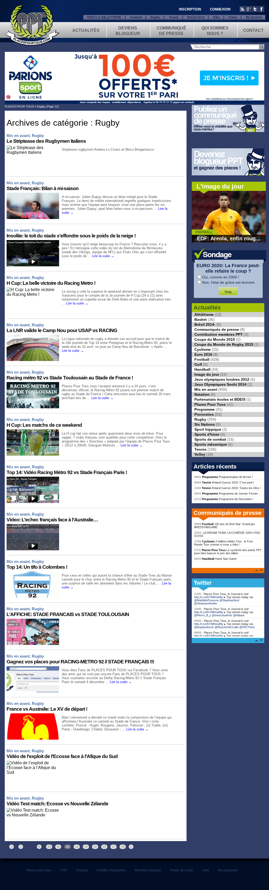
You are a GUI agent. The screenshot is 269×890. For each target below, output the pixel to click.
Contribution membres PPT (218, 334)
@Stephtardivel (229, 600)
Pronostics (204, 414)
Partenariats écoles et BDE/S (219, 399)
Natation (202, 394)
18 (122, 846)
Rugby (155, 17)
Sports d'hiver (206, 434)
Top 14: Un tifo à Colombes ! (37, 567)
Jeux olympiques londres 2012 (221, 379)
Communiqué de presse (171, 30)
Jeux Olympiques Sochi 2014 (220, 384)
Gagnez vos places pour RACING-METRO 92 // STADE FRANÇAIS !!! (80, 661)
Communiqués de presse (216, 329)
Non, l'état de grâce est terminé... (229, 282)
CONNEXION (220, 9)
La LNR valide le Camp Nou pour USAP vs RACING (62, 330)
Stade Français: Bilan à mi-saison (43, 188)
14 (85, 846)
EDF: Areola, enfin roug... (228, 238)
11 (58, 846)
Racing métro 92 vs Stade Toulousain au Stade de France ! (70, 377)
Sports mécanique (210, 444)
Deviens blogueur (128, 30)
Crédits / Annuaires (111, 870)
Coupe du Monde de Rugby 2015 (223, 344)
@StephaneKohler (205, 603)
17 (113, 846)
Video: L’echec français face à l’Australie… (52, 519)
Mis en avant (18, 135)
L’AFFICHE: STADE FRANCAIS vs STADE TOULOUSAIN (68, 614)
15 (95, 846)
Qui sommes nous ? (215, 30)
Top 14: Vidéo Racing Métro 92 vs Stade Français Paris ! (67, 472)
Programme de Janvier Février (226, 493)
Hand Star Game (215, 558)
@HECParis (247, 627)
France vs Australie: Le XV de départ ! (47, 709)
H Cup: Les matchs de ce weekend (44, 425)
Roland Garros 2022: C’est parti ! (224, 482)
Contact (253, 30)
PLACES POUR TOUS (19, 106)
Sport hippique (207, 429)
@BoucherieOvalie (227, 627)
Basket (200, 319)
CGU (205, 870)
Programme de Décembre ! (224, 499)
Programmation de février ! (223, 477)
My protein (254, 17)
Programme (204, 409)
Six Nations (204, 424)
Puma (233, 17)
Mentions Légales (148, 870)
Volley (199, 454)
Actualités (86, 30)
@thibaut (238, 615)
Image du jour (206, 374)
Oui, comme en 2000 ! (220, 277)
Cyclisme (202, 349)
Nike (216, 17)
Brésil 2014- (204, 324)
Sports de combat (210, 439)
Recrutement (228, 870)
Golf (198, 364)
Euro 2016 (203, 354)
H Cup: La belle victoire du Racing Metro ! (51, 283)
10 (49, 846)
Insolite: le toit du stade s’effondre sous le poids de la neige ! (71, 235)
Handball (202, 369)
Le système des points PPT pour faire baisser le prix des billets (228, 551)
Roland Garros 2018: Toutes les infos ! (227, 488)
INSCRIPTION (190, 9)
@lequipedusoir (204, 627)
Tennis (174, 17)
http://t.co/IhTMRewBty (208, 597)
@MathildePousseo (206, 600)
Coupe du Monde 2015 (214, 339)
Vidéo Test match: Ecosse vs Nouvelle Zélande (57, 803)
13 (76, 846)
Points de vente (181, 870)
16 (104, 846)
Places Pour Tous (210, 404)
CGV (63, 870)
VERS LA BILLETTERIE (104, 17)
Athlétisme (204, 314)
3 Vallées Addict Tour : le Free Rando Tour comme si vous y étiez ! (223, 543)
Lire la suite (103, 256)
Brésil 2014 (195, 17)
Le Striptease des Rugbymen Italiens (46, 141)
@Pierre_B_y (202, 615)
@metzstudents (222, 615)
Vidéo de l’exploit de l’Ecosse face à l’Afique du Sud (62, 756)
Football (136, 17)
